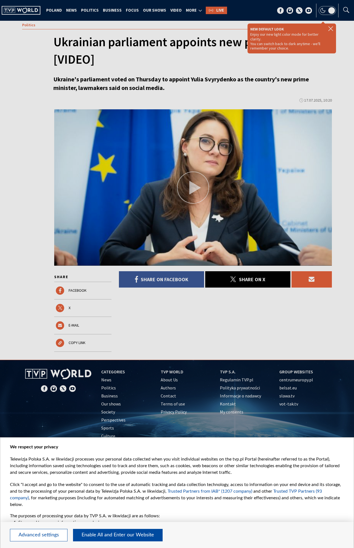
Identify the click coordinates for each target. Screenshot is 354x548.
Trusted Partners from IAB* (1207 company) (210, 491)
